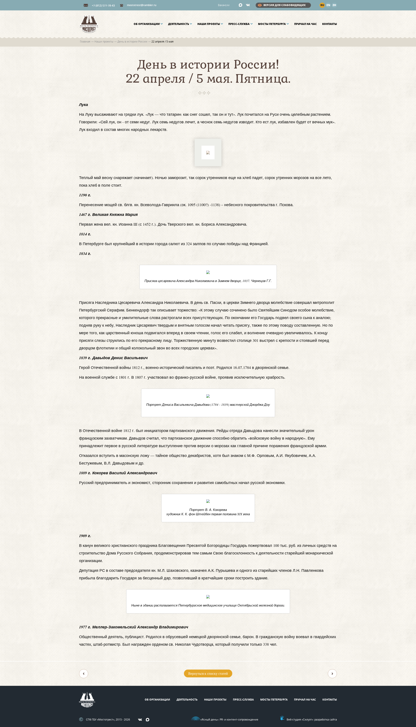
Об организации (147, 24)
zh (334, 5)
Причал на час (305, 24)
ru (322, 5)
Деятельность (178, 24)
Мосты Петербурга (272, 24)
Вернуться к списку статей (208, 673)
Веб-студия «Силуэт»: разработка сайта (312, 719)
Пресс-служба (239, 24)
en (328, 5)
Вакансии (223, 5)
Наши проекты (208, 24)
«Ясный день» (209, 719)
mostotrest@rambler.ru (141, 5)
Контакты (329, 24)
